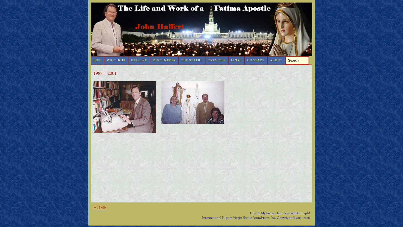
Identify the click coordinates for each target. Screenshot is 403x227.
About (276, 60)
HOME (100, 208)
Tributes (217, 60)
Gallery (139, 60)
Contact (256, 60)
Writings (116, 60)
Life (97, 60)
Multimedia (164, 60)
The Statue (192, 60)
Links (236, 60)
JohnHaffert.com (201, 29)
